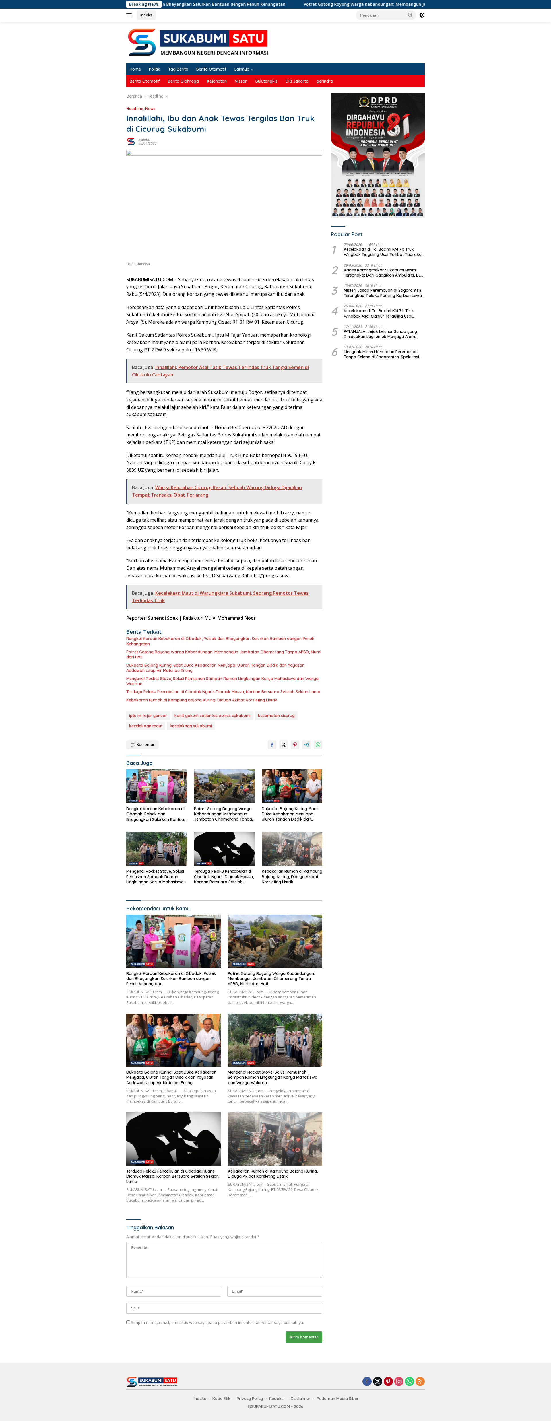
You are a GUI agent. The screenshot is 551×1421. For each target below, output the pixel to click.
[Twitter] (377, 1382)
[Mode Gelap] (422, 15)
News (150, 108)
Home (135, 69)
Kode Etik (221, 1398)
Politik (154, 69)
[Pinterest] (388, 1382)
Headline (134, 108)
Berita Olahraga (183, 81)
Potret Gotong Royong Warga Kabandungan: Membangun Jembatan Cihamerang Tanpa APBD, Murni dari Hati (345, 4)
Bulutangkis (266, 81)
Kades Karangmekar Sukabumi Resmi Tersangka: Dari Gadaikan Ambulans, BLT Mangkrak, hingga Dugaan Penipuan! (383, 272)
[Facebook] (367, 1382)
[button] (410, 15)
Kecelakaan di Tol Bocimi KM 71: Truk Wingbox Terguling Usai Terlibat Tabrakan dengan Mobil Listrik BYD (384, 252)
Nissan (241, 81)
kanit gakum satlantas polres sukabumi (212, 715)
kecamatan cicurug (276, 715)
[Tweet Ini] (283, 744)
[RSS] (420, 1382)
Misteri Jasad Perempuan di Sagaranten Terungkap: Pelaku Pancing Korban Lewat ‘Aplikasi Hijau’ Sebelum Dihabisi (383, 293)
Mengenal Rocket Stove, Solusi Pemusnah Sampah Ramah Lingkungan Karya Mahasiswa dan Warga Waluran (222, 681)
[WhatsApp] (409, 1382)
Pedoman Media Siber (338, 1398)
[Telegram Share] (306, 744)
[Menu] (130, 15)
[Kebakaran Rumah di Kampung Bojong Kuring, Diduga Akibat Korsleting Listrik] (292, 849)
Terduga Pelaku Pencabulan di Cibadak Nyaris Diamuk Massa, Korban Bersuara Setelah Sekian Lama (223, 691)
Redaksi (144, 139)
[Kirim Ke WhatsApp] (318, 744)
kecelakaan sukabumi (191, 725)
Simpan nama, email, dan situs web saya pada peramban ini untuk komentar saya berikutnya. (217, 1322)
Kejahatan (217, 81)
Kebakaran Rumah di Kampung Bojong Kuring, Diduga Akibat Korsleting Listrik (201, 700)
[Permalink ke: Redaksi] (130, 141)
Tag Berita (178, 69)
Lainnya (241, 69)
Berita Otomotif (211, 69)
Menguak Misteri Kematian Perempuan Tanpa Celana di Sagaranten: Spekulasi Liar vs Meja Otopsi (381, 354)
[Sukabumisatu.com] (198, 42)
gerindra (325, 81)
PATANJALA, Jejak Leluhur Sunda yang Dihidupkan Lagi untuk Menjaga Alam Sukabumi (380, 334)
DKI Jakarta (297, 81)
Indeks (146, 15)
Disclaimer (301, 1398)
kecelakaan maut (145, 725)
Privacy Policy (250, 1398)
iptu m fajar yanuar (148, 715)
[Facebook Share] (272, 744)
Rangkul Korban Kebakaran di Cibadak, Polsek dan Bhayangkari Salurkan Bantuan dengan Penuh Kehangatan (220, 641)
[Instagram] (398, 1382)
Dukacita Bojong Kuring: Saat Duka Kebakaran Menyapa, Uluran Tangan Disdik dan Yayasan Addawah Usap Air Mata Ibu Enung (215, 668)
